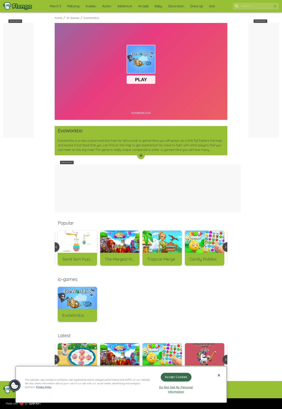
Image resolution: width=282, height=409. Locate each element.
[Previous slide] (54, 359)
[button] (55, 6)
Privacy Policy (43, 387)
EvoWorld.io (91, 18)
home (58, 18)
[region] (121, 384)
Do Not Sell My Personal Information (176, 389)
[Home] (17, 6)
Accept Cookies (176, 377)
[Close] (219, 375)
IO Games (73, 18)
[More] (141, 155)
